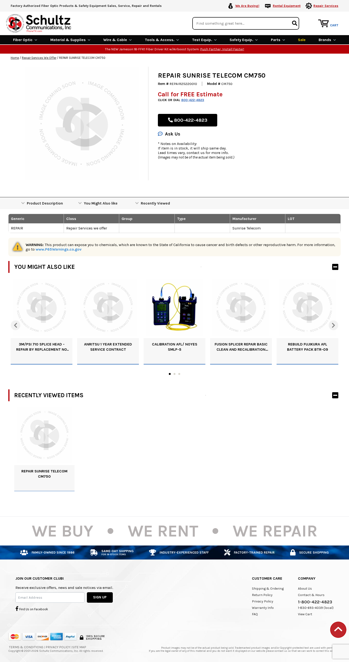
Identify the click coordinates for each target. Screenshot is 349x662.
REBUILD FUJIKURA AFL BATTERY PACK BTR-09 (307, 347)
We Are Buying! (247, 6)
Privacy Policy (262, 601)
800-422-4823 (192, 100)
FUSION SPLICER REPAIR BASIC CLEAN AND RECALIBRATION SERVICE (241, 347)
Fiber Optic (23, 39)
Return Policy (262, 595)
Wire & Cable (115, 39)
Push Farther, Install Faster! (222, 49)
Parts (275, 39)
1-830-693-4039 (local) (316, 608)
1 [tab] (170, 374)
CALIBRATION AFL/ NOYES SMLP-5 (174, 347)
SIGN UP (100, 597)
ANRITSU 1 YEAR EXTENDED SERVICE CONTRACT (108, 347)
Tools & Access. (159, 39)
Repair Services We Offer (39, 58)
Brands (325, 39)
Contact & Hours (311, 595)
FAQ (255, 614)
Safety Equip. (241, 39)
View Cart (305, 614)
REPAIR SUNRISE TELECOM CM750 (44, 474)
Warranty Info (263, 608)
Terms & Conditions (26, 647)
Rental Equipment (287, 6)
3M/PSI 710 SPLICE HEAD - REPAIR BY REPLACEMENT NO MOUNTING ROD (41, 347)
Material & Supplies (68, 39)
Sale (302, 39)
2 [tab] (174, 374)
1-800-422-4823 (315, 602)
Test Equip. (202, 39)
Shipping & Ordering (268, 589)
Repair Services (325, 6)
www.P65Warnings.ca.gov (58, 249)
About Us (305, 589)
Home (15, 58)
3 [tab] (179, 374)
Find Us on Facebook (33, 609)
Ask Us (172, 134)
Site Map (79, 647)
